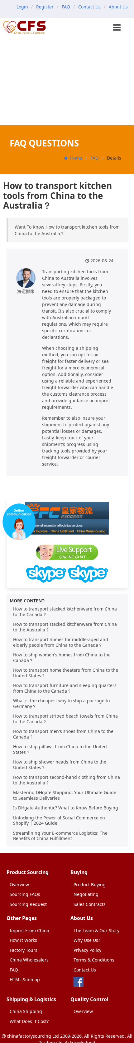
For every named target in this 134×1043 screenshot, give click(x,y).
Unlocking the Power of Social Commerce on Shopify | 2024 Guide (59, 820)
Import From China (29, 930)
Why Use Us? (87, 940)
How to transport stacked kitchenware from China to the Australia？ (65, 627)
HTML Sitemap (25, 979)
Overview (19, 884)
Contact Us (89, 7)
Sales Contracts (90, 904)
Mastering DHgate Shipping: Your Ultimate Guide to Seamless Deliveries (64, 795)
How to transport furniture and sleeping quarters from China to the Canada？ (65, 688)
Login (22, 7)
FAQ (66, 7)
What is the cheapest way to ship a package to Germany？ (61, 703)
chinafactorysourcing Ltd (33, 1036)
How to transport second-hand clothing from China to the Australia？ (66, 780)
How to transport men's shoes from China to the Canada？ (63, 734)
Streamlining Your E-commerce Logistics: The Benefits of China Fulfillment (60, 836)
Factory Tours (23, 950)
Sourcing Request (28, 904)
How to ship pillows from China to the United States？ (60, 749)
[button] (117, 28)
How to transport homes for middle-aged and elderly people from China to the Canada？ (60, 642)
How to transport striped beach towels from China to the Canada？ (65, 718)
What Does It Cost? (29, 1021)
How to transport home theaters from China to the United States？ (65, 673)
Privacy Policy (87, 950)
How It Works (23, 940)
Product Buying (90, 884)
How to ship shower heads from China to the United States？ (59, 764)
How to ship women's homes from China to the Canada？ (62, 657)
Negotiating (86, 894)
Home (76, 158)
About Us (118, 7)
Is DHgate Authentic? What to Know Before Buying (65, 808)
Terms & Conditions (94, 960)
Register (45, 7)
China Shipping (26, 1011)
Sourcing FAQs (25, 894)
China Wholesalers (29, 960)
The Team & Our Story (96, 930)
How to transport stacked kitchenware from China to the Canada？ (65, 611)
